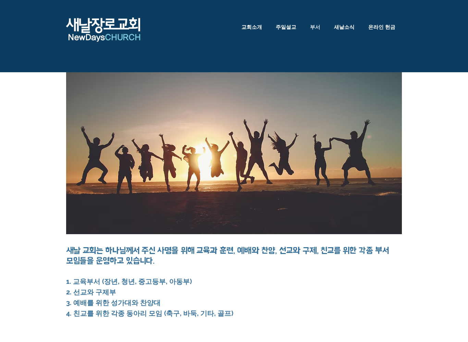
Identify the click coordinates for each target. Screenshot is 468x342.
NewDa (81, 37)
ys (118, 37)
